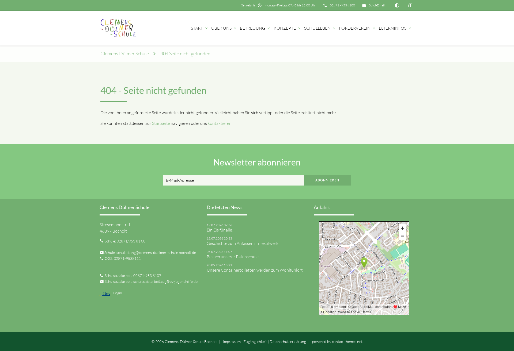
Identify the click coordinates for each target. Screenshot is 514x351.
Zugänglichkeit (255, 341)
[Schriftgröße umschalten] (409, 5)
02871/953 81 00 (131, 241)
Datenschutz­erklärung (288, 341)
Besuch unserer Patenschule (233, 256)
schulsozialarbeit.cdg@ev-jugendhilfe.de (165, 281)
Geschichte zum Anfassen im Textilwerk (242, 243)
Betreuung (252, 28)
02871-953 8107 (147, 275)
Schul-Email (377, 5)
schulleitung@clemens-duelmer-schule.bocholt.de (156, 252)
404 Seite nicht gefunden (185, 53)
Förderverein (355, 28)
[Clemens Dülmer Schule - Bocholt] (119, 28)
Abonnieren (327, 180)
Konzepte (285, 28)
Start (197, 28)
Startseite (161, 123)
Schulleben (317, 28)
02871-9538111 (127, 258)
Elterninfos (392, 28)
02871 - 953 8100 (342, 5)
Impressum (232, 341)
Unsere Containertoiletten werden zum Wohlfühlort (255, 270)
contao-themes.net (347, 341)
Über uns (221, 28)
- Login (116, 293)
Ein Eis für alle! (220, 230)
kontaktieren (220, 123)
